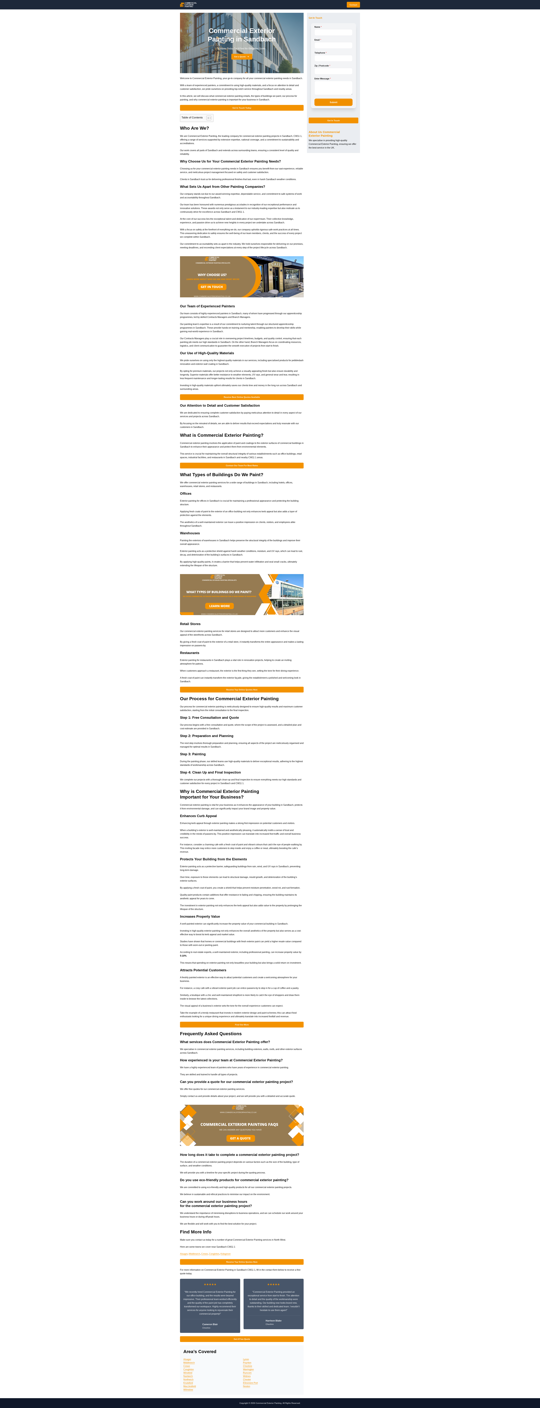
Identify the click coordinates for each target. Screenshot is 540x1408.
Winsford (187, 1373)
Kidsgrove (225, 1254)
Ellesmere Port (250, 1383)
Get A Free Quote (242, 1339)
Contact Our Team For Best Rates (242, 465)
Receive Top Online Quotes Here (241, 690)
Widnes (247, 1376)
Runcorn (247, 1373)
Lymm (246, 1359)
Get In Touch (333, 120)
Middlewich (194, 1254)
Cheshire (247, 1366)
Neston (246, 1386)
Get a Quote (240, 56)
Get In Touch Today (241, 108)
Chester (247, 1379)
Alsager (184, 1254)
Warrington (248, 1369)
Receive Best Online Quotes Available (242, 397)
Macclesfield (189, 1386)
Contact (353, 5)
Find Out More (242, 1025)
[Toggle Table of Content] (207, 118)
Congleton (214, 1254)
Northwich (188, 1379)
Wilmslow (188, 1389)
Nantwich (188, 1376)
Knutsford (188, 1383)
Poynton (247, 1363)
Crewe (204, 1254)
